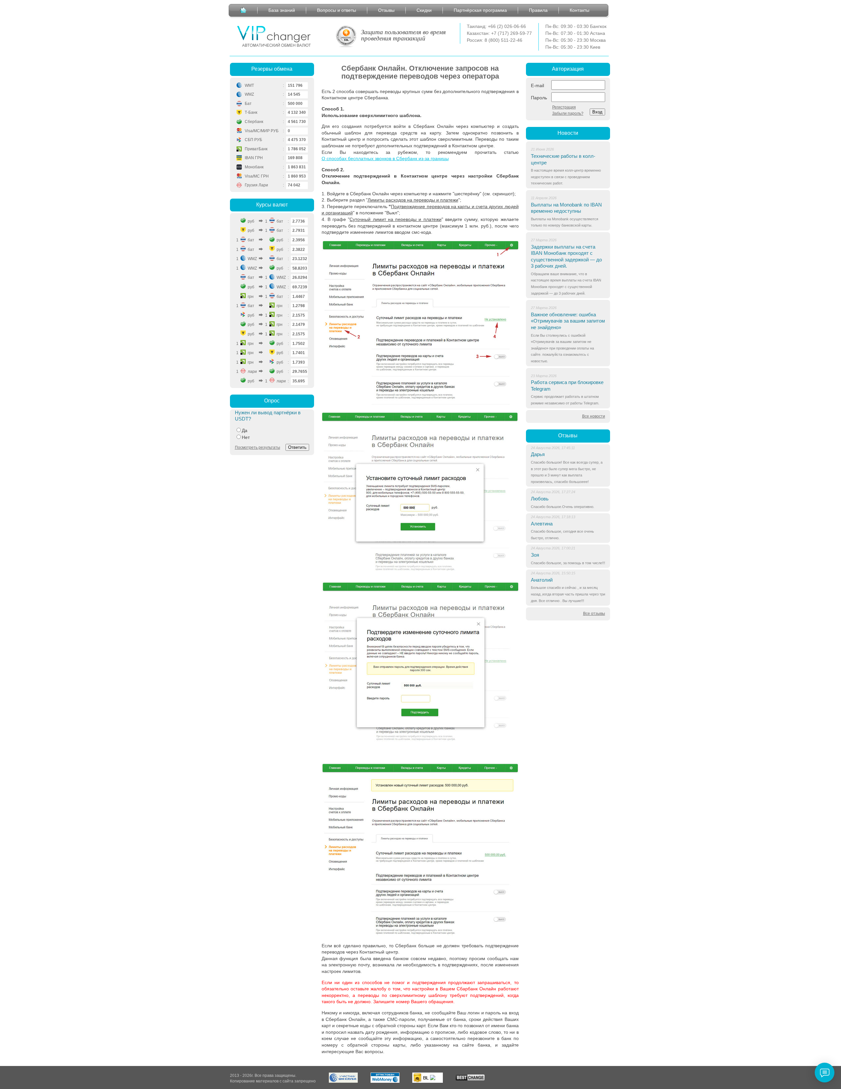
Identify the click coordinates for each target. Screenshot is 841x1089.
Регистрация (564, 107)
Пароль (539, 97)
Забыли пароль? (567, 113)
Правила (538, 10)
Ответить (297, 447)
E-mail (537, 85)
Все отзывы (594, 613)
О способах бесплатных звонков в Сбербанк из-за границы (385, 158)
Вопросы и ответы (336, 10)
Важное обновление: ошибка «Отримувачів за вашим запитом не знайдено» (568, 321)
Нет (246, 437)
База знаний (281, 10)
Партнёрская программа (480, 10)
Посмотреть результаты (257, 447)
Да (244, 430)
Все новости (593, 416)
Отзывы (386, 10)
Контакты (579, 10)
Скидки (424, 10)
